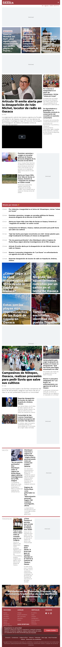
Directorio (7, 637)
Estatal (5, 612)
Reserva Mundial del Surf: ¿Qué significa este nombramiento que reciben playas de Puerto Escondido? (10, 43)
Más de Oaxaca (8, 31)
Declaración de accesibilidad (33, 639)
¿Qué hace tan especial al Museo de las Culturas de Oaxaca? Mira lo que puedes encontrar (50, 43)
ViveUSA (33, 616)
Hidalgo (19, 612)
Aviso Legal (44, 637)
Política (5, 620)
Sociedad (6, 616)
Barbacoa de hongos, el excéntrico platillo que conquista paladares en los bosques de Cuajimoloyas (30, 42)
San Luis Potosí (21, 616)
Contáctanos (15, 637)
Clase (32, 614)
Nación (5, 622)
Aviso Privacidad (52, 637)
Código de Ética (23, 637)
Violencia (31, 637)
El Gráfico (34, 612)
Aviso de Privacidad (31, 632)
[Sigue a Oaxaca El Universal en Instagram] (51, 613)
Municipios (6, 618)
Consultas (34, 623)
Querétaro (20, 618)
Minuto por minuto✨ (11, 205)
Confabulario (34, 618)
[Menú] (58, 2)
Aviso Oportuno (35, 620)
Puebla (19, 620)
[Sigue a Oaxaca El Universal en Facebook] (46, 613)
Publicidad (37, 637)
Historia (23, 639)
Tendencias (6, 623)
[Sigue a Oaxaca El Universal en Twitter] (49, 613)
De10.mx (33, 622)
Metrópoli (6, 614)
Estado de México (22, 614)
